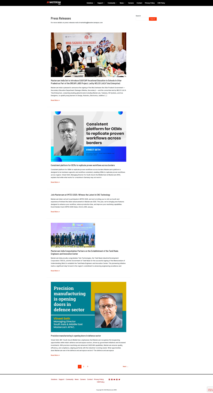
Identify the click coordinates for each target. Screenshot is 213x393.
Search (138, 16)
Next (125, 366)
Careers (131, 3)
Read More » (55, 100)
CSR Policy (161, 3)
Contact (139, 3)
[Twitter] (119, 379)
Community (111, 3)
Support (100, 3)
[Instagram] (117, 379)
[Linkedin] (109, 379)
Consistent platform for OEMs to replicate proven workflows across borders (83, 165)
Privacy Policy (150, 3)
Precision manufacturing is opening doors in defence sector (76, 335)
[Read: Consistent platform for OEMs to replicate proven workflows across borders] (88, 136)
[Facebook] (112, 379)
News (122, 3)
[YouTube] (114, 379)
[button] (94, 3)
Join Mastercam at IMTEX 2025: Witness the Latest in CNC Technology (80, 194)
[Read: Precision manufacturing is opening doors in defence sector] (88, 307)
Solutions (90, 3)
